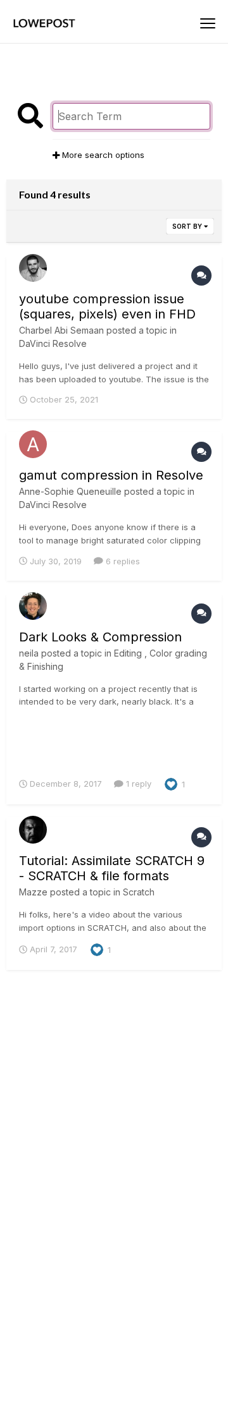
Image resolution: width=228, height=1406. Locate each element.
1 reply (137, 784)
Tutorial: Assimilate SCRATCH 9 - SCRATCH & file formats (112, 868)
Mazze (33, 892)
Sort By (188, 226)
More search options (102, 155)
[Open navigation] (208, 23)
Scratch (139, 892)
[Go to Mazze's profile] (33, 830)
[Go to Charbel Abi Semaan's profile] (33, 268)
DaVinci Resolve (53, 343)
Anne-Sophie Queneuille (70, 491)
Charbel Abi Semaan (61, 330)
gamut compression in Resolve (111, 475)
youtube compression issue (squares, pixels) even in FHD (107, 306)
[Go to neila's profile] (33, 606)
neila (29, 653)
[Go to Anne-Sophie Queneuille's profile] (33, 444)
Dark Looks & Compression (100, 637)
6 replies (121, 561)
